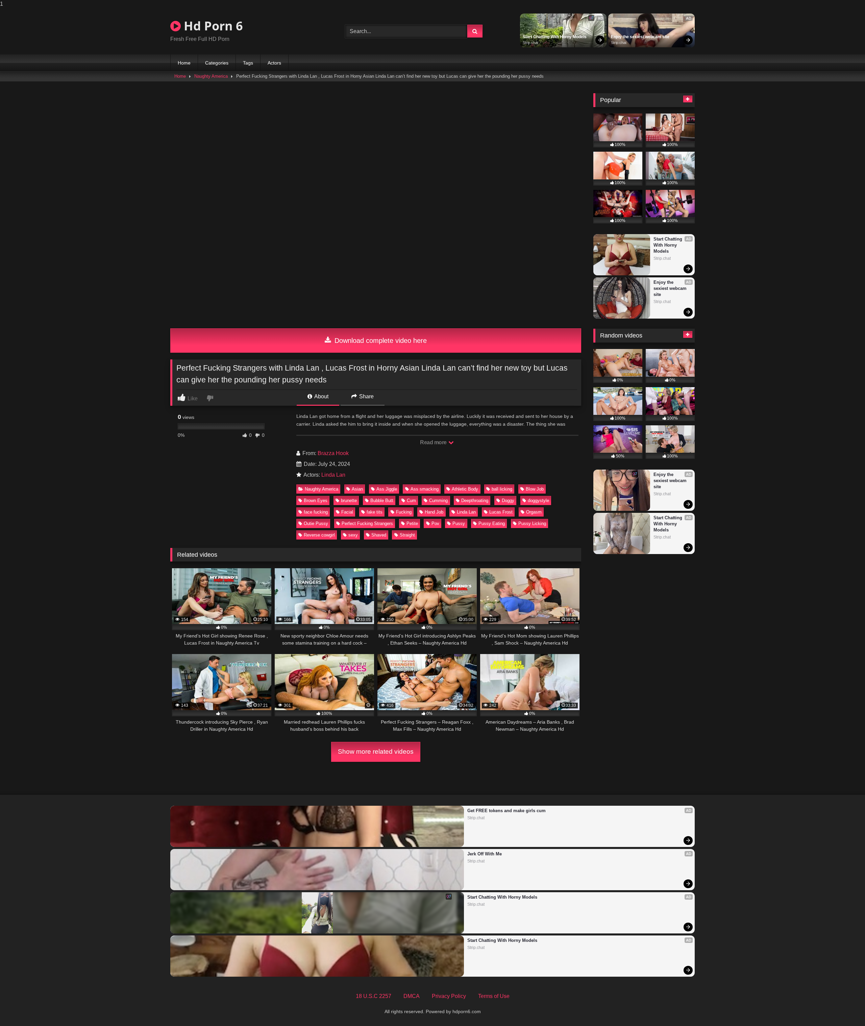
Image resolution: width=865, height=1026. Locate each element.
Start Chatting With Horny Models (555, 36)
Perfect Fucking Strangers (367, 523)
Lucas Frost (501, 512)
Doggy (508, 500)
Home (184, 63)
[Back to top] (844, 1007)
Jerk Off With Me (484, 853)
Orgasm (534, 512)
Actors (274, 63)
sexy (353, 534)
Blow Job (535, 489)
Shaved (378, 534)
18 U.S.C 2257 (373, 996)
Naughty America (211, 76)
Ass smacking (425, 489)
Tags (248, 63)
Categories (216, 63)
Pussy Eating (491, 523)
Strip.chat (530, 43)
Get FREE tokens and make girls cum (506, 810)
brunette (349, 500)
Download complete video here (379, 340)
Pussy (458, 523)
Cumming (438, 500)
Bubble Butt (381, 500)
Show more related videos (376, 751)
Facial (347, 512)
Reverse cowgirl (319, 534)
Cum (411, 500)
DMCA (411, 996)
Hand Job (434, 512)
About (320, 396)
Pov (435, 523)
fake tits (374, 512)
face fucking (316, 512)
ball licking (502, 489)
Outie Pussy (316, 523)
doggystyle (538, 500)
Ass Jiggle (386, 489)
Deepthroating (474, 500)
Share (366, 396)
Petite (412, 523)
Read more (434, 442)
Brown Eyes (315, 500)
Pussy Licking (532, 523)
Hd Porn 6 (212, 26)
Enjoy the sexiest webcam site (640, 36)
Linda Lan (333, 475)
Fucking (404, 512)
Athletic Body (465, 489)
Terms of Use (494, 996)
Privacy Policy (449, 996)
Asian (357, 489)
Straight (407, 534)
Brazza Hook (333, 453)
